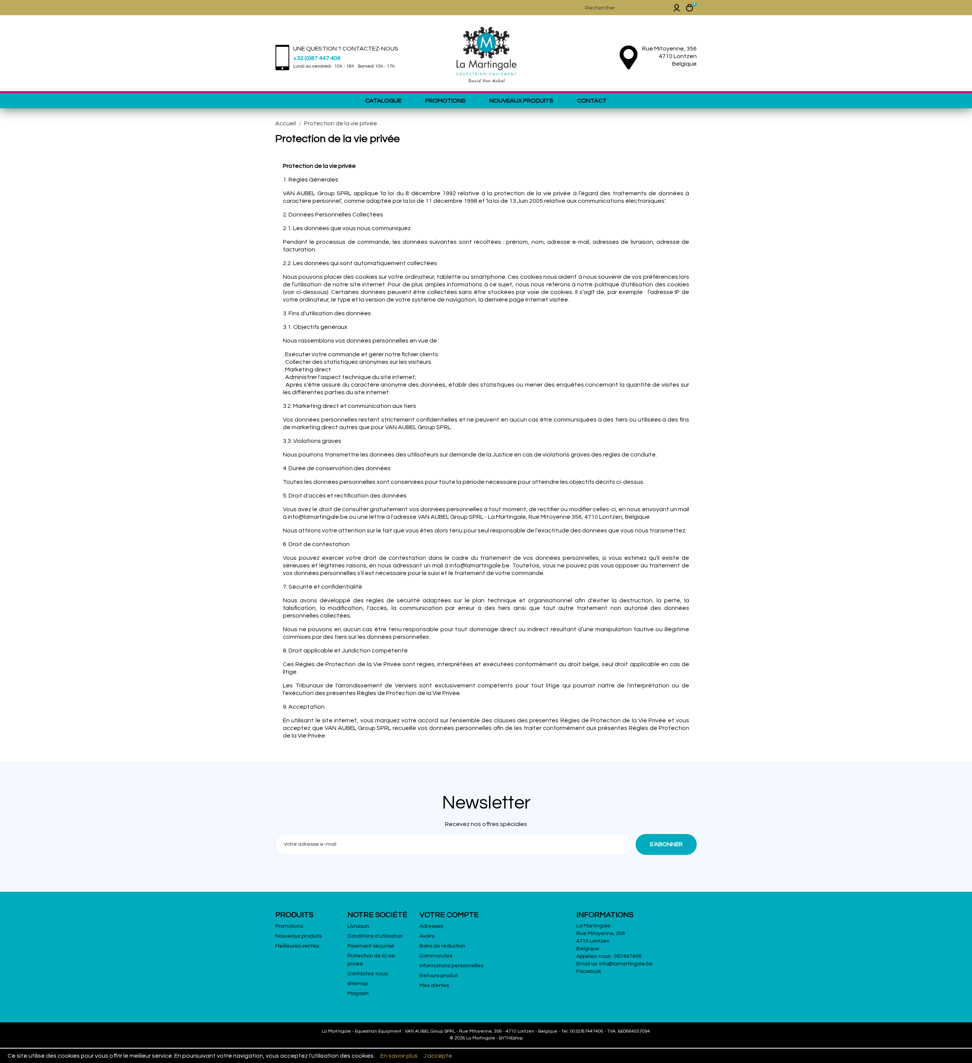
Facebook (588, 971)
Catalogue (383, 101)
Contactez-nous (367, 973)
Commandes (436, 956)
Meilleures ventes (297, 946)
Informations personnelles (451, 965)
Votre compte (449, 915)
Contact (592, 101)
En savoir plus (399, 1056)
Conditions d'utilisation (375, 936)
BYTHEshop (511, 1038)
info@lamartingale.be (626, 964)
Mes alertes (434, 985)
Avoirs (427, 936)
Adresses (431, 926)
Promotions (445, 101)
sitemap (357, 983)
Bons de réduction (442, 946)
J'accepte (437, 1056)
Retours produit (439, 975)
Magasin (358, 993)
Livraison (358, 926)
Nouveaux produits (521, 101)
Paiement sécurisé (370, 946)
